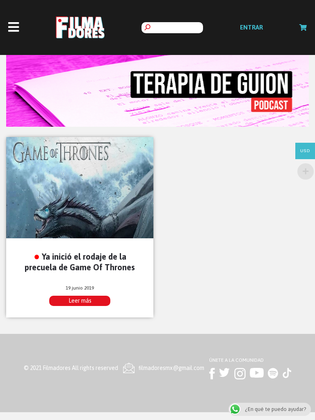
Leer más (79, 300)
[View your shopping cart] (303, 27)
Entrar (251, 27)
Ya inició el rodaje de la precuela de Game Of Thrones (80, 262)
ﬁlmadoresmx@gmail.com (171, 368)
